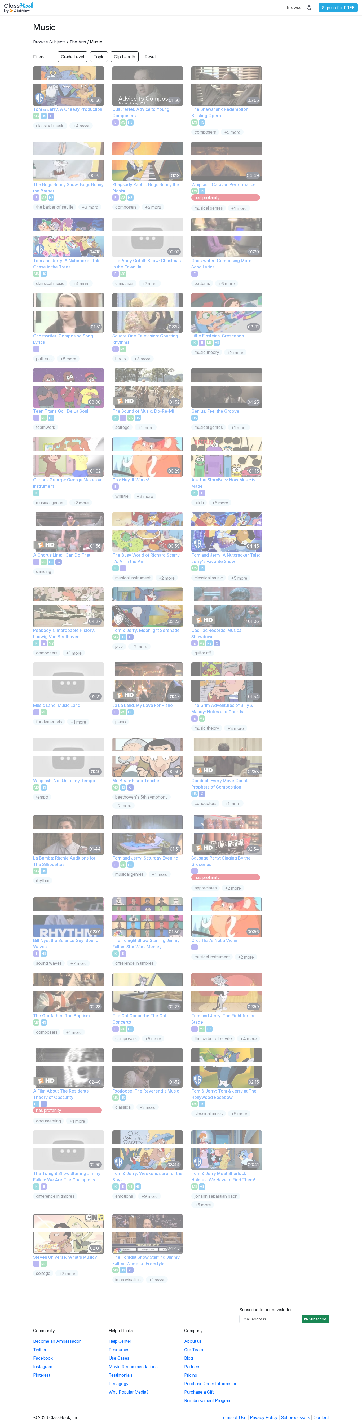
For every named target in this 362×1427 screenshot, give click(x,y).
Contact (321, 1417)
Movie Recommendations (133, 1366)
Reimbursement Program (207, 1400)
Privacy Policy (263, 1417)
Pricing (190, 1375)
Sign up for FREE (338, 7)
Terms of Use (233, 1417)
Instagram (42, 1366)
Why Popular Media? (128, 1392)
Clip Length (124, 56)
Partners (192, 1366)
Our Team (193, 1349)
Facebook (43, 1358)
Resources (119, 1349)
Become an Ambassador (57, 1341)
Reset (150, 56)
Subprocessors (295, 1417)
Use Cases (119, 1358)
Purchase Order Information (210, 1383)
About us (193, 1341)
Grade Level (72, 56)
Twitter (39, 1349)
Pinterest (41, 1375)
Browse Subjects (49, 42)
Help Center (120, 1341)
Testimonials (121, 1375)
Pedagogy (119, 1383)
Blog (188, 1358)
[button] (294, 7)
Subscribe (317, 1319)
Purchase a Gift (199, 1392)
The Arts (77, 42)
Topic (99, 56)
